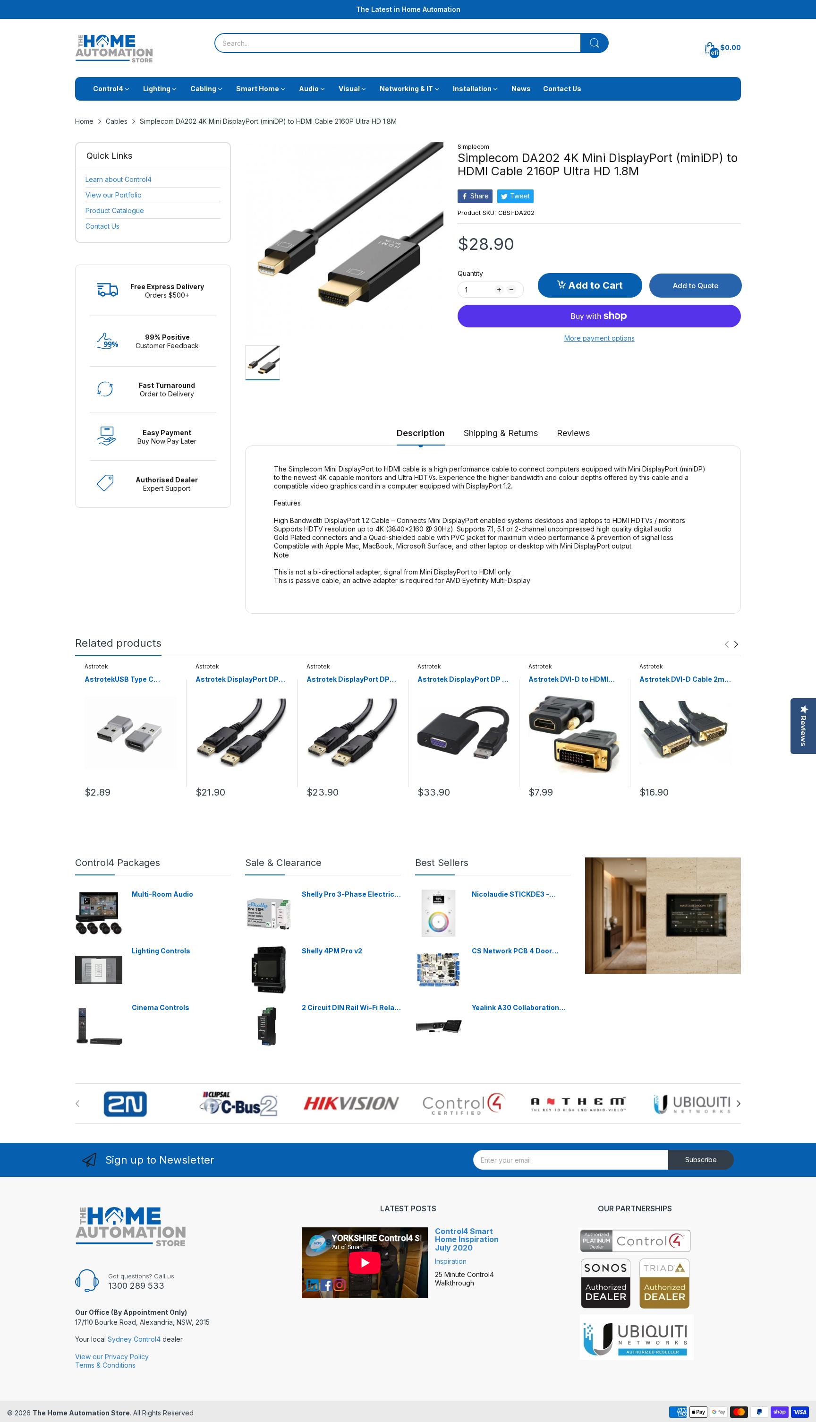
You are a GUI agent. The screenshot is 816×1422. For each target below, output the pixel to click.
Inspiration (451, 1261)
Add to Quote (695, 285)
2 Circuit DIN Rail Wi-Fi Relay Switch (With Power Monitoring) (350, 1007)
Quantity (470, 273)
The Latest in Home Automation (408, 9)
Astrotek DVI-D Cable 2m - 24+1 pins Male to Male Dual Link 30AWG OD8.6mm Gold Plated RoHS (684, 679)
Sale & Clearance (283, 862)
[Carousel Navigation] (731, 644)
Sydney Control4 (134, 1339)
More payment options (599, 338)
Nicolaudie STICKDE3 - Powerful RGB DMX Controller (510, 894)
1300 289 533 (136, 1286)
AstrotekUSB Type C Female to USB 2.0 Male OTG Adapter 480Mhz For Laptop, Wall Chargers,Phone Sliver (128, 679)
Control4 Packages (117, 862)
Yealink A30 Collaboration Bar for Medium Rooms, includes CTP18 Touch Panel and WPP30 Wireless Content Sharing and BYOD (520, 1007)
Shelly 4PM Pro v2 (332, 951)
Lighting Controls (161, 951)
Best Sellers (441, 862)
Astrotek (96, 666)
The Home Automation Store (81, 1413)
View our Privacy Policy (112, 1357)
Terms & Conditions (105, 1365)
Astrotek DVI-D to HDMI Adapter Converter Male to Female (573, 679)
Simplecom (473, 146)
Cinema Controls (160, 1007)
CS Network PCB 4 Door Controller (512, 951)
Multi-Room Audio (162, 894)
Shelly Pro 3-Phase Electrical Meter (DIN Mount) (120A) (351, 894)
